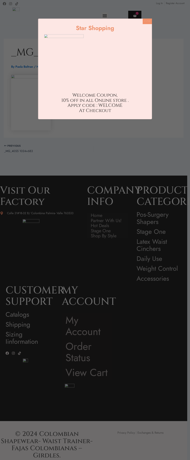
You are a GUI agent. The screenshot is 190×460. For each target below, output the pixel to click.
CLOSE (147, 21)
